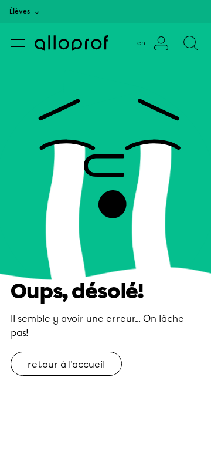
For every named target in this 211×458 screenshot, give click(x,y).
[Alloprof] (71, 43)
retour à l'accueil (66, 364)
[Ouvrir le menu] (18, 43)
